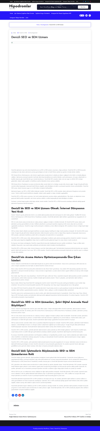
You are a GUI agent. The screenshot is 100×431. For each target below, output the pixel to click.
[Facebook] (83, 1)
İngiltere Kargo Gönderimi (38, 1)
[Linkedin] (88, 1)
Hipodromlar (20, 6)
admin (16, 405)
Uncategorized (44, 25)
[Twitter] (85, 1)
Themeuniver (64, 428)
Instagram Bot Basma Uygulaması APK (53, 1)
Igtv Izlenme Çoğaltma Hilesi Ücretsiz (22, 1)
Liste (77, 1)
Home (11, 1)
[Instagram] (90, 1)
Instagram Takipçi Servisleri (69, 1)
